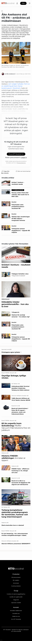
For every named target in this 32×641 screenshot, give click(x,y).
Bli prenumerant (16, 577)
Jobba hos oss (16, 616)
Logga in (24, 157)
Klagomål (16, 599)
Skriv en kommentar (24, 171)
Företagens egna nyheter (11, 352)
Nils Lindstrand (10, 74)
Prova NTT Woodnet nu (16, 154)
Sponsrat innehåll (16, 602)
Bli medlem (16, 580)
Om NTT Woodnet (16, 619)
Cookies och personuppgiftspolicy (16, 594)
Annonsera (16, 583)
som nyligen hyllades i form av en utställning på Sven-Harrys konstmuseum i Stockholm (16, 86)
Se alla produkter (16, 586)
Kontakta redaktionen (16, 610)
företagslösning (21, 163)
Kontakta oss (16, 613)
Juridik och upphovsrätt (16, 597)
